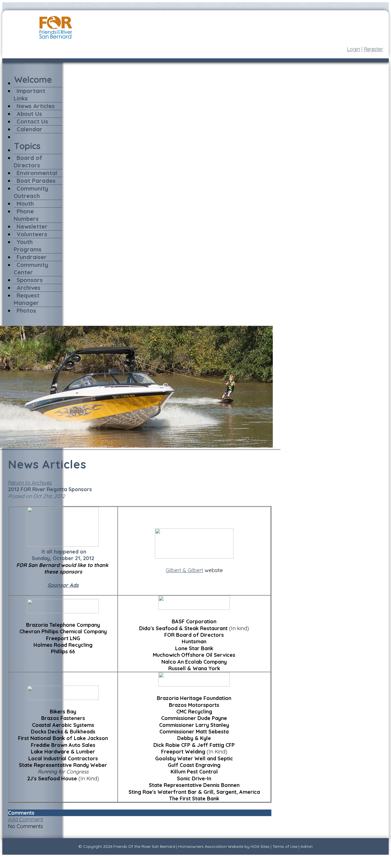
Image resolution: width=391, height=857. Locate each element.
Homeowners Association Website (210, 846)
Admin (307, 846)
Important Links (29, 94)
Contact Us (32, 121)
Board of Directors (28, 161)
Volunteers (32, 234)
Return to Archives (30, 482)
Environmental (37, 172)
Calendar (29, 129)
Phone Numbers (26, 215)
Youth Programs (28, 245)
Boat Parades (36, 180)
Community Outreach (31, 192)
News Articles (36, 106)
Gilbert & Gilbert (184, 570)
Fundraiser (32, 257)
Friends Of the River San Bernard (144, 846)
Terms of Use (284, 846)
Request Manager (27, 299)
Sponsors (30, 279)
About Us (29, 113)
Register (373, 49)
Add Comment (25, 819)
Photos (26, 310)
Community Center (31, 268)
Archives (28, 287)
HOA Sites (259, 846)
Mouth (25, 203)
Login (353, 49)
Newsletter (32, 226)
